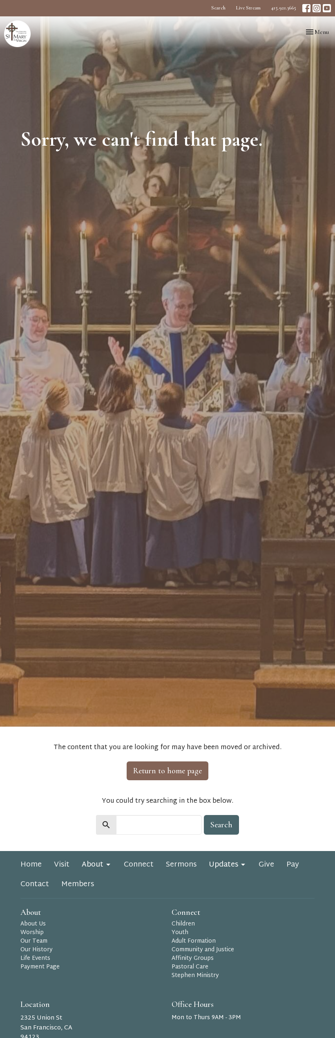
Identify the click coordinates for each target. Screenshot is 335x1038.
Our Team (33, 941)
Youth (180, 933)
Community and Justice (203, 950)
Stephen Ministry (195, 975)
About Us (33, 924)
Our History (36, 950)
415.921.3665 (283, 8)
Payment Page (40, 967)
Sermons (181, 865)
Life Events (35, 958)
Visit (61, 865)
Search (218, 8)
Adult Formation (194, 941)
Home (31, 865)
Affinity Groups (193, 958)
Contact (34, 884)
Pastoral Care (190, 967)
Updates (223, 865)
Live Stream (248, 8)
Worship (32, 933)
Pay (292, 865)
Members (77, 884)
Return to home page (167, 771)
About (92, 865)
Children (183, 924)
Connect (139, 865)
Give (266, 865)
